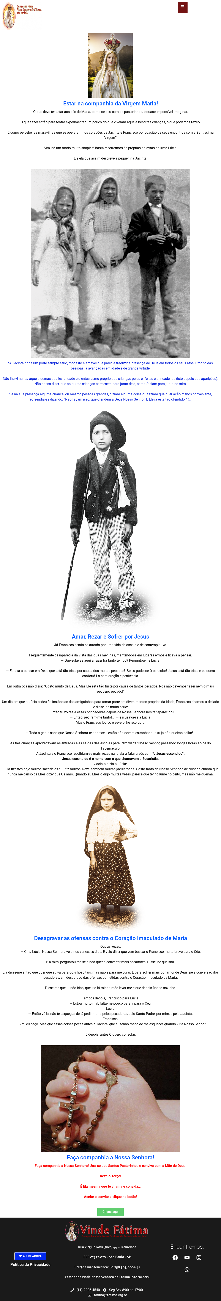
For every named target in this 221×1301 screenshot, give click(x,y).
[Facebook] (175, 1257)
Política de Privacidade (30, 1264)
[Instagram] (199, 1257)
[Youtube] (187, 1257)
